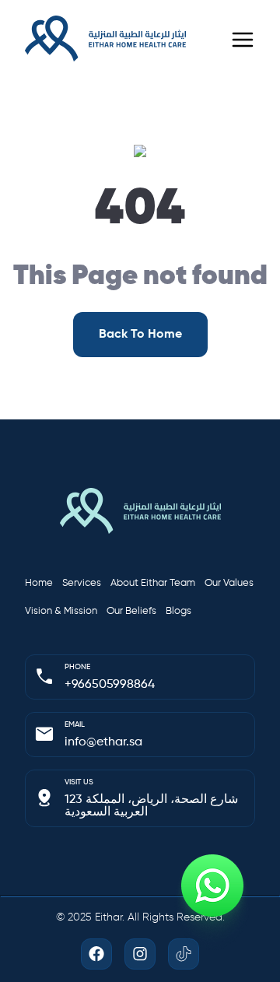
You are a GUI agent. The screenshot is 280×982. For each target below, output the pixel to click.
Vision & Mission (61, 611)
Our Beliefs (131, 611)
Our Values (229, 583)
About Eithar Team (152, 583)
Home (39, 583)
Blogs (178, 611)
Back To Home (140, 334)
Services (81, 583)
